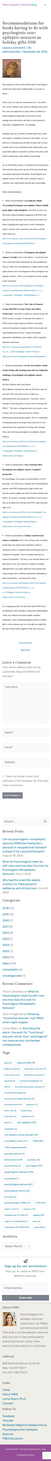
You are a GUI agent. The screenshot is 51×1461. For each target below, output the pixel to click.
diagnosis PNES (26, 1063)
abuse (8, 1063)
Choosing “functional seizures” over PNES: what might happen (23, 1018)
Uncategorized (11, 975)
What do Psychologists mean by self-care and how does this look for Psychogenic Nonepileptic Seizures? (23, 1000)
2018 (5, 908)
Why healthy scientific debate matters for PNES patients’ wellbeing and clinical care (21, 884)
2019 (5, 914)
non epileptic (26, 1122)
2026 (5, 957)
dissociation (11, 1075)
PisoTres (31, 1455)
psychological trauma (17, 1191)
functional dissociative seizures (30, 1087)
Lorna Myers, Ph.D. (14, 1399)
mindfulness (27, 1116)
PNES (38, 1141)
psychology (10, 1197)
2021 (5, 926)
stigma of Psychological (16, 1221)
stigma (38, 1215)
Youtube (7, 1420)
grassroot (32, 1104)
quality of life (11, 1209)
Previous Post (25, 643)
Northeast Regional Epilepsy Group (24, 1425)
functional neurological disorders (19, 1099)
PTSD (40, 1203)
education (9, 1081)
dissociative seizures (34, 1075)
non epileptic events (16, 1141)
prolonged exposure (14, 1154)
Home (6, 1390)
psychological (11, 1179)
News (5, 963)
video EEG (39, 1227)
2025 (5, 951)
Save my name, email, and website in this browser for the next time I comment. (25, 781)
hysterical (26, 1111)
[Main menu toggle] (45, 5)
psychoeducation (12, 1166)
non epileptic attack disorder (21, 1135)
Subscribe (25, 1297)
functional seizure (13, 1104)
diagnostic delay (12, 1069)
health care (10, 1111)
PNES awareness (15, 1147)
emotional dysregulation (31, 1081)
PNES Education (12, 1438)
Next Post (25, 650)
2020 (5, 920)
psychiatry (33, 1160)
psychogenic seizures (19, 1172)
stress (36, 1221)
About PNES (10, 1394)
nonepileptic (10, 969)
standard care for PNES (16, 1215)
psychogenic (34, 1166)
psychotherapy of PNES (17, 1203)
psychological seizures (19, 1184)
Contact (7, 1403)
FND (7, 1087)
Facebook (8, 1416)
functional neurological (15, 1093)
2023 (5, 939)
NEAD (8, 1123)
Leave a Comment (14, 47)
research (29, 1209)
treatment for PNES (17, 1227)
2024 (5, 945)
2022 (5, 932)
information (10, 1116)
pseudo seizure (13, 1160)
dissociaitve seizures (35, 1069)
